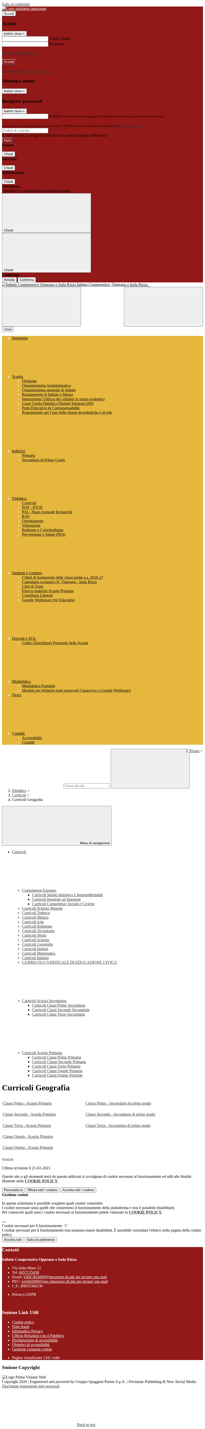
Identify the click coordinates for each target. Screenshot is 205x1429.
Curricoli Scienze (35, 940)
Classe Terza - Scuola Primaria (27, 1125)
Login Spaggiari (130, 126)
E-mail (54, 116)
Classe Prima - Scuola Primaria (27, 1103)
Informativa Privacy (27, 1331)
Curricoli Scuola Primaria (42, 1053)
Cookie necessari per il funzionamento (32, 1226)
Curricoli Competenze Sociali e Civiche (63, 904)
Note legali (20, 1327)
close (8, 329)
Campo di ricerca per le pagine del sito (32, 785)
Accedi (9, 13)
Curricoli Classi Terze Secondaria (58, 1014)
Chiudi (8, 154)
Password (56, 44)
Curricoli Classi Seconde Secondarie (61, 1010)
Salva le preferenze (41, 1240)
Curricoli (19, 795)
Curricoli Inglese (35, 949)
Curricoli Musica (35, 917)
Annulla (9, 280)
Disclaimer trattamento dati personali (31, 1386)
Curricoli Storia (34, 935)
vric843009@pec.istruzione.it (65, 1281)
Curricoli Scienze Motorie (42, 908)
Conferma (27, 280)
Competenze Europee (39, 890)
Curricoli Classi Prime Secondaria (58, 1005)
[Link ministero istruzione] (24, 8)
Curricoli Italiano (35, 958)
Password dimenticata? (20, 53)
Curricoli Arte (33, 922)
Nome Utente (59, 38)
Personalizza (13, 1190)
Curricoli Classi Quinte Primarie (57, 1075)
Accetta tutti (78, 1190)
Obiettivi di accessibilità (31, 1345)
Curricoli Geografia (37, 944)
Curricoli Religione (37, 926)
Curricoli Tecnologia (38, 931)
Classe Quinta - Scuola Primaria (28, 1147)
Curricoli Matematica (38, 953)
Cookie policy (23, 1322)
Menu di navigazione (94, 843)
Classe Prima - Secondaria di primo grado (118, 1103)
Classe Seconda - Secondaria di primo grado (120, 1114)
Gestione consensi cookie (32, 1349)
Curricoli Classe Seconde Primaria (59, 1062)
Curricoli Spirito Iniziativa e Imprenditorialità (67, 895)
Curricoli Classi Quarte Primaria (57, 1071)
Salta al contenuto (16, 4)
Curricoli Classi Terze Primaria (56, 1066)
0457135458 (29, 1272)
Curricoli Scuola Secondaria (44, 1001)
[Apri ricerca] (163, 307)
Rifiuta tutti (43, 1190)
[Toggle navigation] (41, 307)
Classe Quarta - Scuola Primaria (28, 1136)
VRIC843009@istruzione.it (65, 1277)
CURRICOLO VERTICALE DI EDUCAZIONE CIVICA (69, 962)
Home (195, 751)
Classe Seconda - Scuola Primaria (29, 1114)
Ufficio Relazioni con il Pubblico (38, 1336)
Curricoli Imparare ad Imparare (56, 899)
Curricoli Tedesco (36, 913)
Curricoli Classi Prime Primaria (56, 1057)
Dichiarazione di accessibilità (35, 1340)
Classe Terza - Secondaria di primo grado (118, 1125)
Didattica (19, 790)
